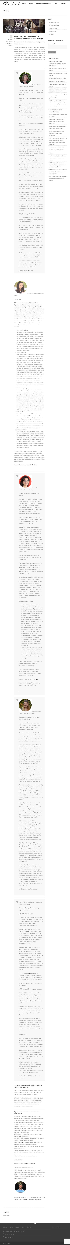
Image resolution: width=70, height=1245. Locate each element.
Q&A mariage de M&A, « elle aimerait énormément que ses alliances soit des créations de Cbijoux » (56, 150)
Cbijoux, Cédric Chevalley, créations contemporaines (28, 1199)
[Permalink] (11, 37)
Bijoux (31, 3)
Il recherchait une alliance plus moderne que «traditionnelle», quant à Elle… (56, 121)
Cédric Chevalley (18, 1170)
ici (23, 1148)
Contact (63, 3)
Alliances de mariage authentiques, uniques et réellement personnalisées (58, 96)
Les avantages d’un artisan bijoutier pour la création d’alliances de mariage (58, 178)
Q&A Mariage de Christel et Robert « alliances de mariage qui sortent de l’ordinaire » (58, 171)
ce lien (22, 1142)
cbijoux (17, 1227)
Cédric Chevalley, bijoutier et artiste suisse (58, 74)
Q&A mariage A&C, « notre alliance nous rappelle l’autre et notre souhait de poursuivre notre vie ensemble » (58, 141)
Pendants (51, 34)
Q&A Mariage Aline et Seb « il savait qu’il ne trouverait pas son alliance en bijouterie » (57, 165)
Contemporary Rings (54, 22)
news (20, 1136)
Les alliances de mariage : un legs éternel (57, 69)
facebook (34, 465)
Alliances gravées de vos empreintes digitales (55, 110)
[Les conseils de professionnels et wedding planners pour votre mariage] (24, 26)
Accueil (24, 3)
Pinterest (53, 1230)
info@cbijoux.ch (9, 1237)
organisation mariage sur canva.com (24, 1106)
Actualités (10, 45)
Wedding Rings (53, 28)
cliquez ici (22, 1140)
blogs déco (39, 1098)
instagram (32, 1163)
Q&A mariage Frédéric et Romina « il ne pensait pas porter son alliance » (57, 158)
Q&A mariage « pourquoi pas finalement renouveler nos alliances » (56, 133)
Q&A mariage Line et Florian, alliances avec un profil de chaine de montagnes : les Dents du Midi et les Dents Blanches (57, 104)
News (56, 3)
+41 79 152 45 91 (9, 1234)
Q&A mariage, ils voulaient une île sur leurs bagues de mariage (57, 127)
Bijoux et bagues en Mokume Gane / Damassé (58, 115)
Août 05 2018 (9, 41)
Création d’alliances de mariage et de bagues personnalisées (57, 90)
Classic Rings (52, 31)
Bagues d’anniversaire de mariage (57, 78)
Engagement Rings (54, 25)
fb (26, 1163)
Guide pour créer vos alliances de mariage (57, 85)
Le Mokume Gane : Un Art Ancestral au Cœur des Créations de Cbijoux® (57, 63)
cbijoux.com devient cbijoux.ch (57, 81)
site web (30, 270)
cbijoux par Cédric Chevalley (43, 3)
